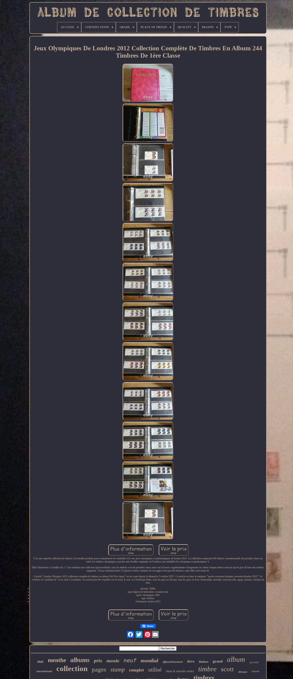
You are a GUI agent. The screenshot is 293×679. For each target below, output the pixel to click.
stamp (117, 669)
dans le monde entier (180, 671)
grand (218, 661)
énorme (255, 671)
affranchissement (173, 661)
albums (80, 659)
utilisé (155, 670)
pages (99, 669)
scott (227, 669)
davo (191, 661)
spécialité (254, 662)
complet (136, 670)
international (44, 671)
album (236, 659)
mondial (149, 660)
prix (98, 660)
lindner (203, 661)
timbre (207, 669)
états (40, 661)
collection (72, 668)
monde (113, 660)
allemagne (242, 672)
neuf (130, 660)
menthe (57, 660)
